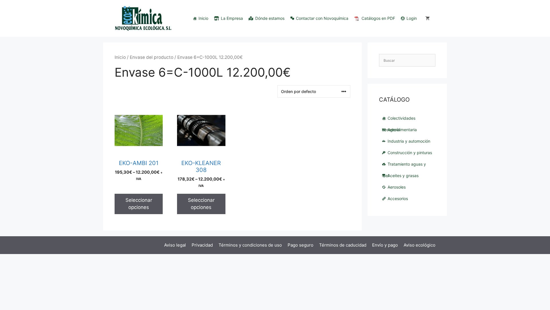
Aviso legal (175, 245)
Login (411, 18)
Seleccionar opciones (138, 203)
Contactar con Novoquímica (322, 18)
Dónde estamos (269, 18)
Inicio (203, 18)
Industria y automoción (409, 141)
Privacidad (202, 245)
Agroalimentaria (402, 129)
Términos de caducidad (342, 245)
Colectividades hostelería (398, 120)
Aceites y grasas (403, 175)
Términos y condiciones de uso (250, 245)
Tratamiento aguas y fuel (404, 166)
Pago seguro (300, 245)
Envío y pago (385, 245)
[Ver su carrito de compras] (427, 18)
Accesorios (398, 198)
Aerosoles (397, 187)
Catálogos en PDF (378, 18)
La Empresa (232, 18)
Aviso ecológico (419, 245)
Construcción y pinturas (410, 152)
